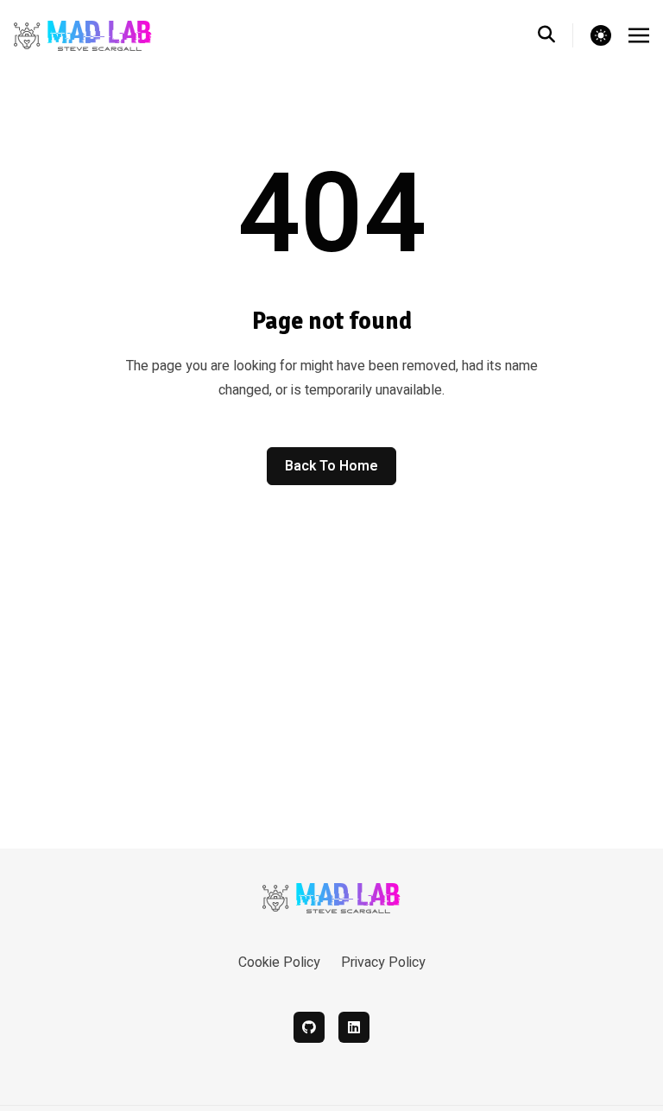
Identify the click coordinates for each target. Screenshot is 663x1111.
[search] (555, 35)
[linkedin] (353, 1027)
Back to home (331, 466)
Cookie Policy (279, 962)
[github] (309, 1027)
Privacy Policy (383, 962)
